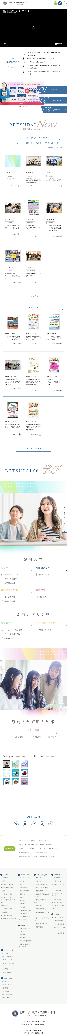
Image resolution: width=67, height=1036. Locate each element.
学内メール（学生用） (38, 841)
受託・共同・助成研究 (42, 887)
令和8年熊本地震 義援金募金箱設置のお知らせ (40, 58)
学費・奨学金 (57, 881)
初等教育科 (23, 937)
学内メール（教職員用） (27, 845)
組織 (3, 891)
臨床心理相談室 (24, 853)
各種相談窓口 (57, 899)
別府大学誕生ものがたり (9, 918)
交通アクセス (7, 981)
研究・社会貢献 (41, 874)
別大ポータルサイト (46, 845)
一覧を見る (33, 296)
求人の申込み (7, 972)
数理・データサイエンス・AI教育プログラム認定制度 (8, 899)
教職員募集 (5, 912)
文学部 (22, 884)
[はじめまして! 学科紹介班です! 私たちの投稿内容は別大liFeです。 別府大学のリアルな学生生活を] (6, 773)
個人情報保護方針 (8, 994)
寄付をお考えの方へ (7, 887)
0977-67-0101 (28, 1024)
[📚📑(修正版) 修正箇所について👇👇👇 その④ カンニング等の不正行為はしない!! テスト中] (15, 764)
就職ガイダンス (7, 960)
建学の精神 (5, 878)
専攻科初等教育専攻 (25, 941)
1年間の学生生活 (58, 878)
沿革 (3, 881)
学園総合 (6, 874)
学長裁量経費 (39, 891)
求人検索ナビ (7, 953)
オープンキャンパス (65, 517)
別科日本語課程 (24, 913)
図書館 (21, 849)
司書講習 (31, 849)
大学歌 (22, 881)
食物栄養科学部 (24, 891)
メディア (20, 143)
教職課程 (22, 900)
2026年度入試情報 (59, 924)
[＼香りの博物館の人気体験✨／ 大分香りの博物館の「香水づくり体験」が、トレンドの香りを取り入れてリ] (24, 781)
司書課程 (22, 904)
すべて (11, 143)
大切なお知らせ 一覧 (13, 67)
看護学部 (22, 894)
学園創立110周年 (7, 909)
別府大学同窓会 (24, 857)
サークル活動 (57, 890)
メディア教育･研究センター (48, 849)
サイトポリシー (7, 997)
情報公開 (4, 905)
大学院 (22, 897)
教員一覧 (38, 881)
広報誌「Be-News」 (8, 915)
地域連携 (38, 143)
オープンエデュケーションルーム (44, 857)
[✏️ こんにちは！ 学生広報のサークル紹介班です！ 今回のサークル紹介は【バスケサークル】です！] (15, 781)
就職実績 (5, 969)
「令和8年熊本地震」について (36, 62)
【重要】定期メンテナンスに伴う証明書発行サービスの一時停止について (43, 54)
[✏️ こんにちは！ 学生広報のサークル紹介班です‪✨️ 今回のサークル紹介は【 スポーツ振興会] (24, 773)
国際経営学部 (23, 887)
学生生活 (59, 143)
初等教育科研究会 (41, 909)
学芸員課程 (23, 907)
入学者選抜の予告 (58, 921)
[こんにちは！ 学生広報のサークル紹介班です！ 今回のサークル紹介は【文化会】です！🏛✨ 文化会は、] (6, 781)
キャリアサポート (8, 956)
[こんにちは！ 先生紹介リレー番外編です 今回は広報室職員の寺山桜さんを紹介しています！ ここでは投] (15, 773)
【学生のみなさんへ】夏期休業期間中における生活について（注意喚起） (43, 66)
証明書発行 (6, 991)
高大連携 (60, 147)
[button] (19, 106)
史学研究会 (39, 905)
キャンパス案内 (58, 902)
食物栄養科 (23, 934)
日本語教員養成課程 (25, 910)
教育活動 (38, 878)
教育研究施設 (39, 927)
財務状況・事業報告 (7, 884)
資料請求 (64, 505)
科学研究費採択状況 (41, 884)
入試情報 (64, 530)
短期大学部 (24, 925)
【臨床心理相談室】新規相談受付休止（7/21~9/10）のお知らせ (43, 72)
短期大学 (50, 147)
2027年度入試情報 (59, 933)
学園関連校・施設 (41, 853)
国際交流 (29, 143)
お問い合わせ (7, 984)
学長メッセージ (24, 878)
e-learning (22, 841)
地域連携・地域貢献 (41, 923)
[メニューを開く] (65, 3)
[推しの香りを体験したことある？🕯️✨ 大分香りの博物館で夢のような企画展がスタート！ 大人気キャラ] (6, 764)
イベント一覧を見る (33, 448)
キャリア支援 (8, 950)
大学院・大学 (49, 143)
